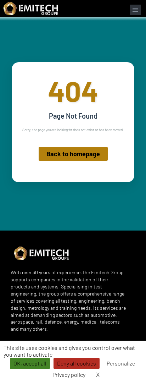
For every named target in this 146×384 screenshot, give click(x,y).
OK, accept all (29, 363)
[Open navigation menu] (135, 10)
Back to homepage (73, 154)
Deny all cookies (76, 363)
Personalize (121, 363)
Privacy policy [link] (68, 374)
